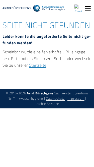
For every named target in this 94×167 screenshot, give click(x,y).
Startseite (37, 65)
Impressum (75, 98)
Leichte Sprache (47, 103)
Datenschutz (55, 98)
